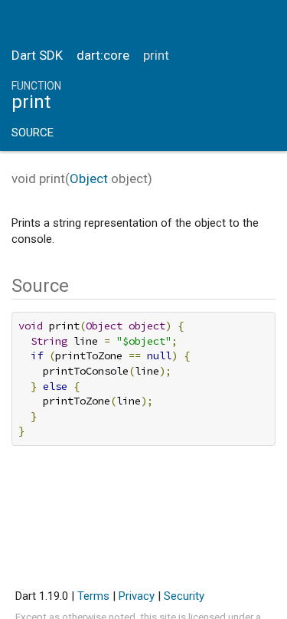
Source (32, 132)
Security (184, 596)
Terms (93, 596)
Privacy (137, 596)
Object (89, 178)
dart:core (103, 55)
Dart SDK (37, 55)
